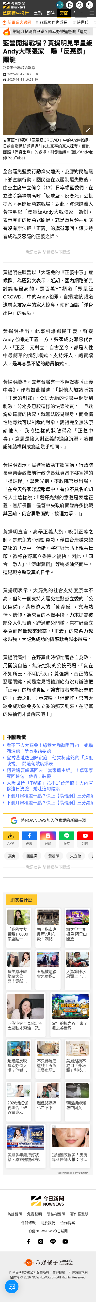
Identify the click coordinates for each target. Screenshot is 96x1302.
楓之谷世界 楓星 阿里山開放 (76, 934)
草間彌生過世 (15, 13)
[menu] (91, 13)
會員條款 (28, 1222)
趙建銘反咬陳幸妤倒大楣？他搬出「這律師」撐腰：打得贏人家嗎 (17, 1066)
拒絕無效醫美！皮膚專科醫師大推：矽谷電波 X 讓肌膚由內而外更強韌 (70, 1157)
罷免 (12, 855)
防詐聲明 (14, 1214)
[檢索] (79, 5)
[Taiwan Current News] (60, 5)
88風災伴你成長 (53, 22)
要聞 (64, 13)
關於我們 (48, 1222)
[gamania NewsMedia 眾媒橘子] (48, 1262)
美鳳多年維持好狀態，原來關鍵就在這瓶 (25, 1157)
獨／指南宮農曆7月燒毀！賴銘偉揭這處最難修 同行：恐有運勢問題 (47, 934)
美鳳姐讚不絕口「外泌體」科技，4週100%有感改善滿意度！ (77, 1066)
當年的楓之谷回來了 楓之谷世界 (69, 1025)
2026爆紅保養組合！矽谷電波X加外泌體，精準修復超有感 (17, 1108)
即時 (51, 13)
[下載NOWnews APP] (69, 5)
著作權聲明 (79, 1214)
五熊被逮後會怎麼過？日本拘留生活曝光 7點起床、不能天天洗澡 (48, 974)
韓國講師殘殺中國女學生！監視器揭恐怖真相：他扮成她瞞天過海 (76, 1105)
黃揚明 (53, 855)
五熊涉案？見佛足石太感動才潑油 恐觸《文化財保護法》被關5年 (25, 1026)
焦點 (38, 13)
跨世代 (83, 22)
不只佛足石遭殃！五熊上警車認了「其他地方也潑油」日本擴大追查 (47, 1066)
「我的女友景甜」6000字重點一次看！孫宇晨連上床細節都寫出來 (17, 934)
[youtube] (65, 1241)
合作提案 (67, 1222)
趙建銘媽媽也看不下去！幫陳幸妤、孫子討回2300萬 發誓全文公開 (47, 1105)
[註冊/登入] (89, 5)
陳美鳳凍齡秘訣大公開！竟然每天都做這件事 (17, 977)
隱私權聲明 (56, 1214)
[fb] (28, 1241)
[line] (53, 1241)
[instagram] (41, 1241)
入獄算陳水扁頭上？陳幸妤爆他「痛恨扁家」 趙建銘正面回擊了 (77, 974)
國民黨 (31, 855)
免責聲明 (34, 1214)
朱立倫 (75, 855)
